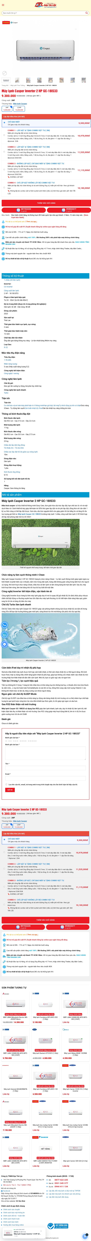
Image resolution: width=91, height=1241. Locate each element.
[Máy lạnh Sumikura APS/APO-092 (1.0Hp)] (45, 1004)
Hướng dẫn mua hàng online (13, 1225)
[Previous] (6, 48)
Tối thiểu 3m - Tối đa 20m (14, 448)
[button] (3, 5)
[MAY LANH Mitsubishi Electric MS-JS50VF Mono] (15, 1004)
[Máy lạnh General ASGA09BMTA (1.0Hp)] (15, 1076)
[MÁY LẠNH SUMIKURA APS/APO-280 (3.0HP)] (15, 1148)
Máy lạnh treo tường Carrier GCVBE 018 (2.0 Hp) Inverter (75, 1126)
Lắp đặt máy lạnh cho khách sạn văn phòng (64, 1194)
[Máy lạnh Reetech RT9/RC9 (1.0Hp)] (45, 1040)
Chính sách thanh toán (11, 1219)
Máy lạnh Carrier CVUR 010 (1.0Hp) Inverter (75, 1090)
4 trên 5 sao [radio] (23, 741)
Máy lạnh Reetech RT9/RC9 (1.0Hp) (45, 1053)
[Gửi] (86, 13)
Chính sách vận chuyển (11, 1210)
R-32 (6, 347)
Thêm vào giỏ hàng (46, 203)
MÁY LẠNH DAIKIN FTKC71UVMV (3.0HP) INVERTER (45, 1162)
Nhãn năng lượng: (10, 364)
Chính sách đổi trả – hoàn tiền (14, 1216)
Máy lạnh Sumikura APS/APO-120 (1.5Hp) (45, 1090)
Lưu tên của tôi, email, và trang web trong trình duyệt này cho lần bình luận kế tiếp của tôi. (43, 785)
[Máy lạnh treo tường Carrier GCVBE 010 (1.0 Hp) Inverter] (45, 1112)
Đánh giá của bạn (12, 738)
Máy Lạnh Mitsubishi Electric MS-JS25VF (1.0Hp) (15, 1126)
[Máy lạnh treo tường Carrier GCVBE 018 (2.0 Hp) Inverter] (75, 1112)
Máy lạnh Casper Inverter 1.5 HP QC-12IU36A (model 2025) (27, 1234)
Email (8, 774)
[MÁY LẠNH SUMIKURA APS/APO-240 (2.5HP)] (75, 1004)
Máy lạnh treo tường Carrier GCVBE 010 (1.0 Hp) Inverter (45, 1126)
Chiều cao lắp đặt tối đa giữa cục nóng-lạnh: (21, 452)
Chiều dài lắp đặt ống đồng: (14, 445)
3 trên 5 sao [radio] (15, 741)
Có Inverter (8, 287)
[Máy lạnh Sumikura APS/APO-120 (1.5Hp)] (45, 1076)
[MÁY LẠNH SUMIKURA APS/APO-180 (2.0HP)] (15, 1040)
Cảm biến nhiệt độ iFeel (33, 408)
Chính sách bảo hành (10, 1222)
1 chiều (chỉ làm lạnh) (12, 280)
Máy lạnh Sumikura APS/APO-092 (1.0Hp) (45, 1018)
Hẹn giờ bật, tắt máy (51, 405)
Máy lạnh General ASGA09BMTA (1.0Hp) (15, 1090)
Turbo (6, 393)
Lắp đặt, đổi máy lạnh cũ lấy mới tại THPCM (64, 1191)
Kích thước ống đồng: (12, 472)
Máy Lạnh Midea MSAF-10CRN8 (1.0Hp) (75, 1054)
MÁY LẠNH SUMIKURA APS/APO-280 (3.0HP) (15, 1162)
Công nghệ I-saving (11, 373)
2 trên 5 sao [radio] (10, 741)
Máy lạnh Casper (20, 104)
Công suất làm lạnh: (11, 291)
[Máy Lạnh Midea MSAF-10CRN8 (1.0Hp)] (75, 1040)
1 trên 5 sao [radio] (6, 741)
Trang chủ (5, 85)
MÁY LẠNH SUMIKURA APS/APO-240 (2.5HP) (75, 1018)
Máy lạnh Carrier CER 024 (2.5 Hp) (75, 1161)
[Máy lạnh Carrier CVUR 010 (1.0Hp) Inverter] (75, 1076)
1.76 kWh (7, 360)
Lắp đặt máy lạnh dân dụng (58, 1197)
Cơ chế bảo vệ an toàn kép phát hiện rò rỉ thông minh (24, 405)
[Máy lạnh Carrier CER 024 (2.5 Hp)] (75, 1148)
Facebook (6, 1191)
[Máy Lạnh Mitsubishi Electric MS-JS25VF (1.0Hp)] (15, 1112)
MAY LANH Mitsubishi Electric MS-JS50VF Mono (15, 1018)
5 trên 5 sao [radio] (32, 741)
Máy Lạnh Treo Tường (18, 85)
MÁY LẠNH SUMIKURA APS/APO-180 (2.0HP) (15, 1054)
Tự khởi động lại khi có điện (70, 405)
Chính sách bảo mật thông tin (14, 1213)
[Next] (85, 48)
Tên (7, 764)
